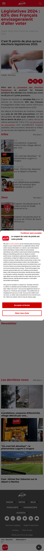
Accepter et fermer (22, 305)
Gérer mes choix (22, 313)
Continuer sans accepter (31, 233)
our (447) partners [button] (14, 244)
